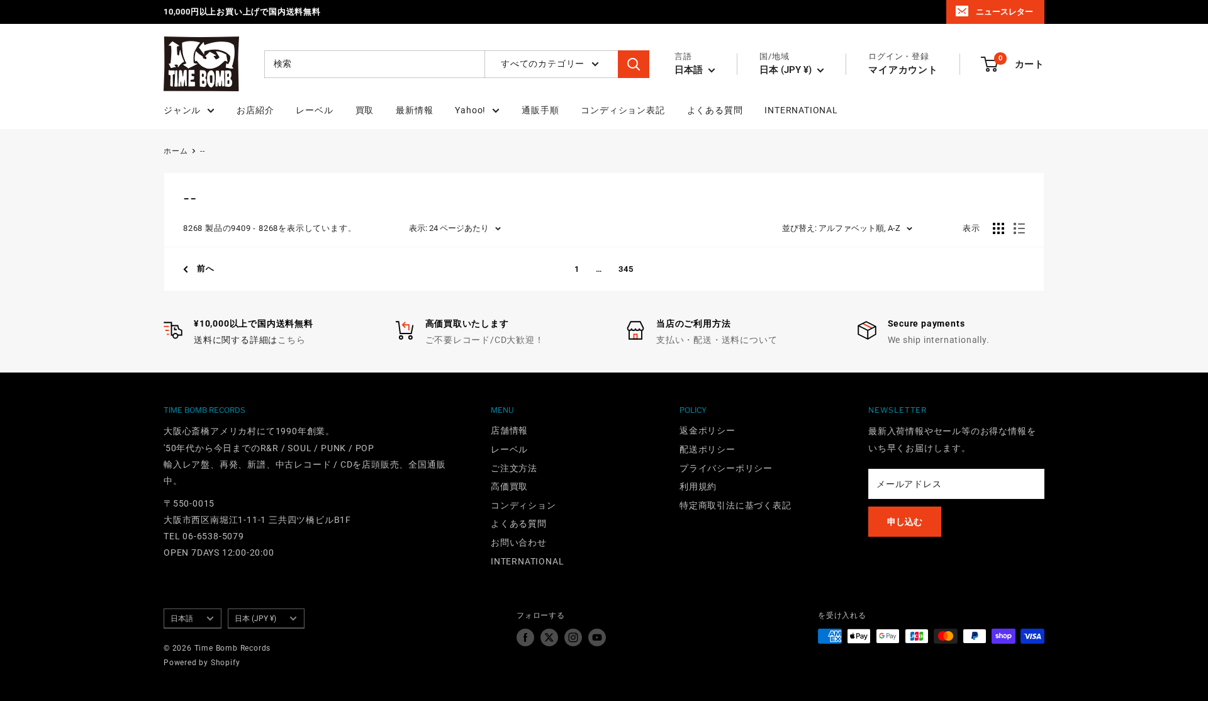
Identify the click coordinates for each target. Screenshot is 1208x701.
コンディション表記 (622, 110)
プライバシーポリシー (726, 468)
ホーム (175, 151)
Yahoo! (470, 110)
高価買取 (509, 486)
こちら (291, 340)
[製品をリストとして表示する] (1019, 228)
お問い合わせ (519, 542)
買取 (364, 110)
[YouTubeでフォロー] (597, 637)
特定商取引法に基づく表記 (735, 505)
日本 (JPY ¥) (255, 618)
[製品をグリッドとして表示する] (998, 228)
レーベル (314, 110)
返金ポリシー (707, 430)
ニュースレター (1004, 11)
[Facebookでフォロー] (525, 637)
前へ (206, 268)
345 (625, 269)
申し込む (904, 522)
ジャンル (182, 110)
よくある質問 (715, 110)
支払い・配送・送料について (716, 340)
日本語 (182, 618)
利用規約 (698, 486)
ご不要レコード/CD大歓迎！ (484, 340)
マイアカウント (903, 70)
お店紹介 (255, 110)
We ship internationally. (939, 340)
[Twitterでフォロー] (549, 637)
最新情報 (414, 110)
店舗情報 (509, 430)
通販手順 (540, 110)
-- (202, 151)
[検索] (633, 64)
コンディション (523, 505)
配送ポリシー (707, 449)
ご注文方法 (514, 468)
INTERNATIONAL (800, 110)
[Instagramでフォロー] (573, 637)
